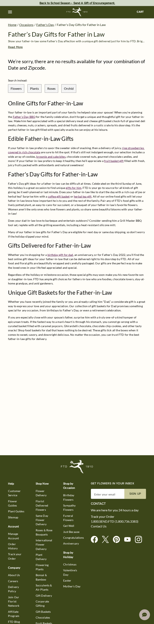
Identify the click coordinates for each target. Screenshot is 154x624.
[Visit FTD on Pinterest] (118, 539)
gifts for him (73, 187)
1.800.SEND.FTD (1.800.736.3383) (114, 521)
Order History (13, 546)
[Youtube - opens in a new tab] (129, 539)
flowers (16, 88)
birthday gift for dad (60, 254)
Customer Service (14, 493)
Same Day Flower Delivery (42, 520)
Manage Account (13, 536)
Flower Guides (12, 503)
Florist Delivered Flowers (42, 505)
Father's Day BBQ (24, 116)
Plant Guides (16, 511)
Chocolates (43, 617)
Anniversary (71, 543)
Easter (67, 580)
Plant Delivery (41, 557)
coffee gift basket (59, 196)
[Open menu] (10, 12)
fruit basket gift (114, 161)
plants (34, 88)
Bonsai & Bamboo (41, 577)
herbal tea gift (82, 196)
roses (51, 88)
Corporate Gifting (42, 603)
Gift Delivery (44, 595)
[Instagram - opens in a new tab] (140, 539)
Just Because (71, 531)
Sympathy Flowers (69, 507)
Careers (13, 581)
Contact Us (98, 526)
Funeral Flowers (68, 518)
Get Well (68, 525)
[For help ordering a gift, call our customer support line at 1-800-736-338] (77, 12)
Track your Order (15, 556)
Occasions (26, 25)
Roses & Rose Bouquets (44, 532)
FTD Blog (14, 621)
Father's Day (45, 25)
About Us (14, 575)
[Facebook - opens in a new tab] (96, 539)
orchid (69, 88)
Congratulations (73, 537)
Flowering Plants (42, 567)
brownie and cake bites (50, 156)
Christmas (69, 564)
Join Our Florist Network (13, 601)
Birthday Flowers (68, 497)
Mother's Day (71, 586)
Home (12, 25)
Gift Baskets (43, 611)
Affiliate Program (13, 614)
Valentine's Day (70, 572)
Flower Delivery (41, 493)
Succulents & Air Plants (44, 587)
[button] (10, 12)
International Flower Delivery (44, 545)
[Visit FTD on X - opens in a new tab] (107, 539)
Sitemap (13, 517)
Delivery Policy (13, 589)
